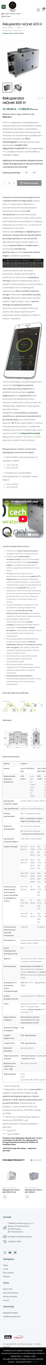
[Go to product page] (12, 1175)
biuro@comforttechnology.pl (12, 13)
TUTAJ (8, 1113)
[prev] (38, 98)
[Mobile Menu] (4, 7)
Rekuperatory (11, 1188)
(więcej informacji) (30, 433)
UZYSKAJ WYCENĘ (27, 1196)
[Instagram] (5, 1252)
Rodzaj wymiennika (11, 172)
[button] (6, 61)
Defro (4, 1188)
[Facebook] (15, 1252)
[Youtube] (10, 1252)
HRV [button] (34, 172)
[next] (42, 98)
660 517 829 (6, 16)
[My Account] (38, 9)
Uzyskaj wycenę (5, 1196)
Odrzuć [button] (35, 1362)
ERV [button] (26, 172)
